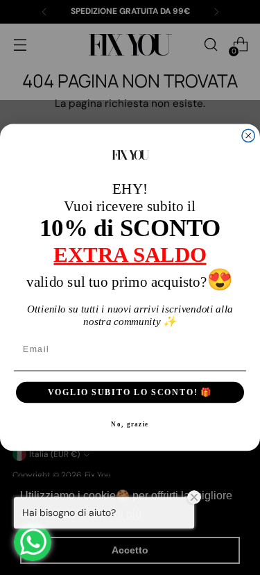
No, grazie (129, 424)
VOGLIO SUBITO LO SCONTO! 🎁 (130, 392)
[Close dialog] (248, 135)
